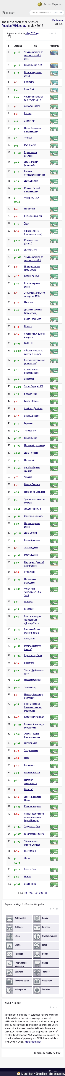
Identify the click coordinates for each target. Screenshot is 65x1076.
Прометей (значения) (34, 445)
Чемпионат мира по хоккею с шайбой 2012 (33, 55)
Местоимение (31, 555)
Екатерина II (30, 850)
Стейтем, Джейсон (33, 408)
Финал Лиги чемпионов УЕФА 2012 (32, 592)
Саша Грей (29, 89)
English (9, 12)
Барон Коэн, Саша (33, 655)
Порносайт (29, 460)
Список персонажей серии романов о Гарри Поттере (34, 817)
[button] (49, 33)
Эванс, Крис (30, 884)
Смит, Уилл (29, 638)
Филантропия (30, 743)
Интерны (28, 302)
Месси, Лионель (32, 484)
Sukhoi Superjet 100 (33, 386)
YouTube (28, 137)
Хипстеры (29, 379)
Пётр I (27, 757)
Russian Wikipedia (52, 4)
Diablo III (28, 343)
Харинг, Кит (29, 120)
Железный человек (33, 516)
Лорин (27, 858)
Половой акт (30, 208)
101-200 (29, 893)
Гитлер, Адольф (31, 275)
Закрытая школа (32, 106)
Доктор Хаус (30, 249)
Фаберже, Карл (31, 197)
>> (46, 893)
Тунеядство (30, 430)
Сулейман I (29, 571)
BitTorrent (29, 662)
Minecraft (28, 789)
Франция (28, 601)
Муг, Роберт (30, 145)
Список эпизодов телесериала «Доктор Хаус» (32, 620)
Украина (28, 477)
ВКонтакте (29, 81)
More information (33, 1041)
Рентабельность (32, 772)
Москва (28, 326)
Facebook (29, 608)
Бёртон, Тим (30, 869)
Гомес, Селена (31, 401)
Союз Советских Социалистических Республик (33, 707)
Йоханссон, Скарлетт (34, 491)
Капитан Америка (32, 806)
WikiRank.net (57, 20)
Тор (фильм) (30, 687)
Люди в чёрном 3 (32, 508)
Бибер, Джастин (32, 415)
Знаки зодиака (31, 547)
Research (58, 12)
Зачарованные (31, 750)
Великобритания (32, 540)
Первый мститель (33, 679)
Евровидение (30, 438)
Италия (27, 876)
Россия (27, 113)
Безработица (30, 393)
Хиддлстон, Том (32, 826)
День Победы (31, 452)
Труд (26, 223)
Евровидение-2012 (33, 65)
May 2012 (31, 33)
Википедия (29, 765)
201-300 (39, 893)
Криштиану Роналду (34, 716)
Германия (28, 423)
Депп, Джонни (31, 180)
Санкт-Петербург (32, 319)
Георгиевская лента (34, 833)
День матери (30, 532)
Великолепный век (33, 216)
